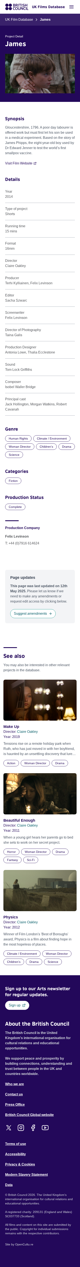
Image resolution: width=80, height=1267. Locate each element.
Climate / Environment (52, 438)
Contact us (14, 1094)
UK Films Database (48, 7)
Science (14, 454)
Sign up (14, 1005)
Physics (10, 917)
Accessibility (15, 1154)
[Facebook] (32, 1127)
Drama (66, 446)
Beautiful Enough (19, 820)
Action (11, 763)
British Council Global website (29, 1115)
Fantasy (12, 860)
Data (9, 1185)
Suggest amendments (30, 613)
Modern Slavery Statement (26, 1174)
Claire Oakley (27, 731)
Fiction (13, 480)
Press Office (15, 1104)
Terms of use (15, 1144)
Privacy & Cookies (20, 1164)
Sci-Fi (31, 860)
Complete (15, 507)
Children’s (46, 446)
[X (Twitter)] (8, 1127)
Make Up (11, 726)
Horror (11, 851)
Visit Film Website (18, 163)
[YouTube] (45, 1127)
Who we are (14, 1084)
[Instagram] (20, 1127)
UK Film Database (19, 19)
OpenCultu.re (24, 1244)
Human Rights (18, 438)
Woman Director (20, 446)
